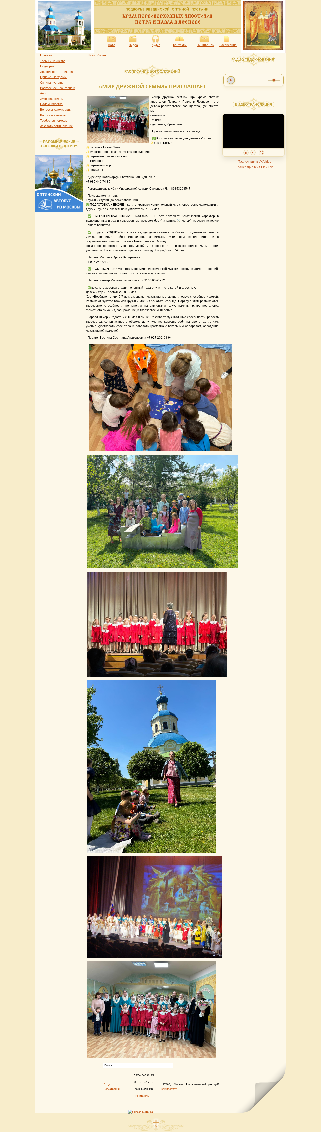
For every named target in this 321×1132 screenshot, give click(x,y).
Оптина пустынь (51, 82)
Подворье (47, 66)
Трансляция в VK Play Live (255, 167)
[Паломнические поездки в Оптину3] (60, 211)
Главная (46, 55)
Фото (111, 45)
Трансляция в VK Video (254, 161)
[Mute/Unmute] (253, 152)
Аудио (156, 45)
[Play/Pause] (246, 152)
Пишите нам (205, 45)
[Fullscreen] (261, 152)
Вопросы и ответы (53, 115)
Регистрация (112, 1088)
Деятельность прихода (56, 72)
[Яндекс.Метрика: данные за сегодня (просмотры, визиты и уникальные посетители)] (140, 1112)
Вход (107, 1084)
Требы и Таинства (52, 61)
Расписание (228, 45)
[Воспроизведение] (231, 80)
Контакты (180, 45)
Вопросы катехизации (56, 109)
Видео (133, 45)
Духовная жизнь (51, 99)
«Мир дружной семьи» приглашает (152, 86)
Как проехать (169, 1088)
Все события (97, 55)
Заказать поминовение (56, 126)
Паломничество (51, 104)
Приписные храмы (53, 77)
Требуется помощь (53, 120)
